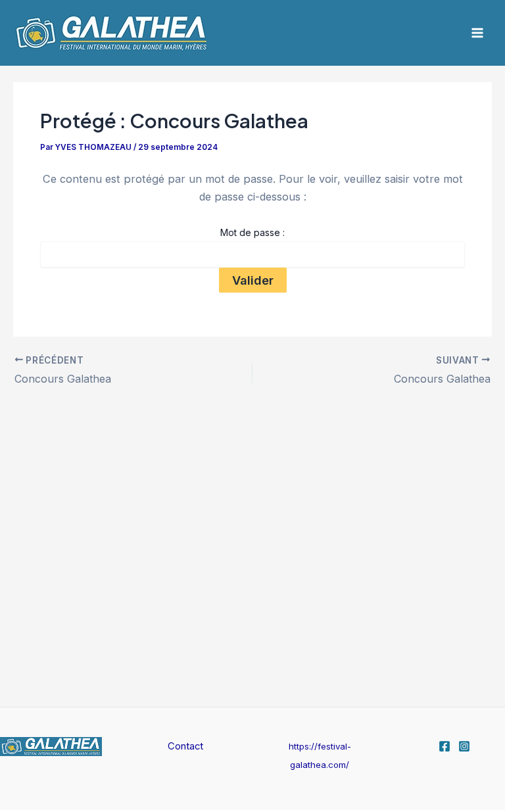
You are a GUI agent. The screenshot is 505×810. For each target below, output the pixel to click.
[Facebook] (444, 746)
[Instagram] (464, 746)
